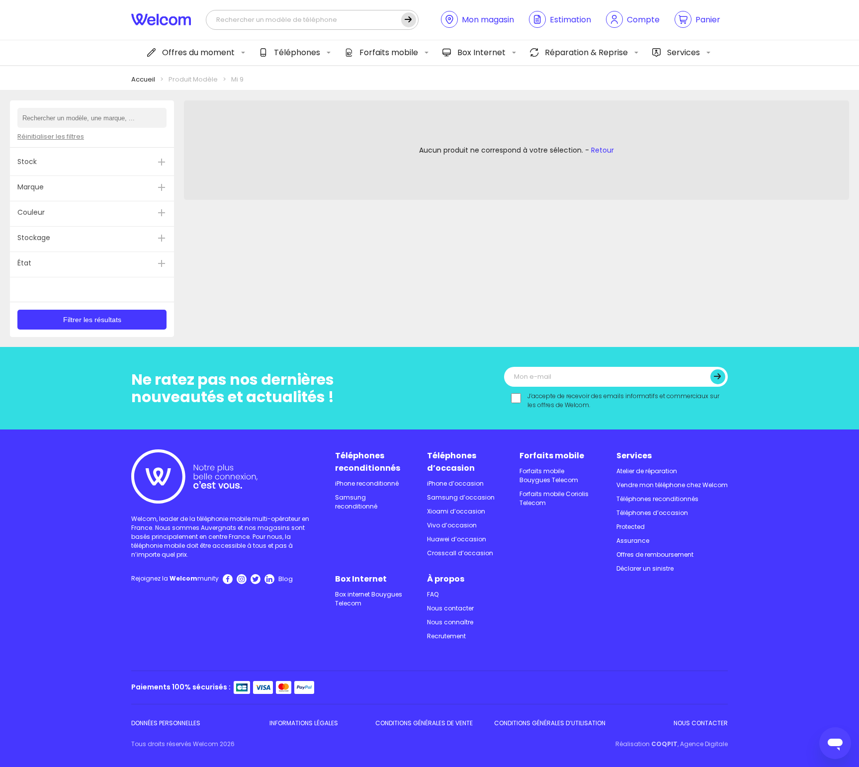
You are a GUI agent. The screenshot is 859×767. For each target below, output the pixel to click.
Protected (630, 526)
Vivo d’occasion (452, 525)
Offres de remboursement (654, 554)
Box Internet (481, 52)
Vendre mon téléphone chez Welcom (672, 485)
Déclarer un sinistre (645, 568)
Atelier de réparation (646, 471)
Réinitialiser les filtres (50, 136)
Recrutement (446, 636)
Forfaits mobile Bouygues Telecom (548, 475)
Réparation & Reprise (586, 52)
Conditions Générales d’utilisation (549, 723)
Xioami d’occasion (456, 511)
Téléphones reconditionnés (367, 462)
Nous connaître (450, 622)
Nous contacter (450, 608)
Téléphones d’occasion (451, 462)
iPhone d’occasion (455, 483)
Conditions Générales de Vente (424, 723)
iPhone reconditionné (367, 483)
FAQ (432, 594)
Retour (602, 150)
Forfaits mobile (388, 52)
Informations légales (303, 723)
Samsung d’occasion (461, 497)
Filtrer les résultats (92, 320)
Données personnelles (165, 723)
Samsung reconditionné (356, 502)
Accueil (143, 79)
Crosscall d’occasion (460, 553)
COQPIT (664, 744)
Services (683, 52)
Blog (285, 579)
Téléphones (297, 52)
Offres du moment (198, 52)
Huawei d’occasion (456, 539)
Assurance (632, 540)
